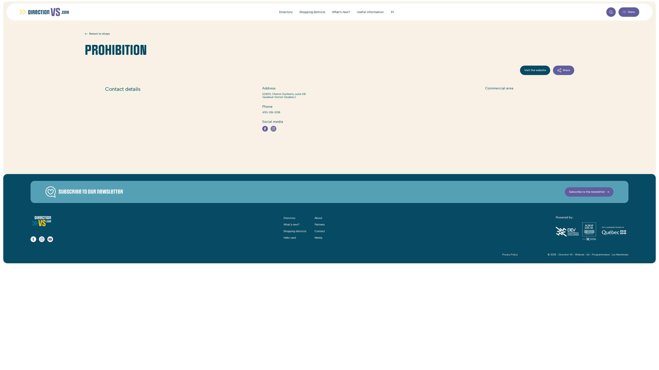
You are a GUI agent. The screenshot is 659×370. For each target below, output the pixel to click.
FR (392, 12)
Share (566, 70)
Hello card (290, 237)
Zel (587, 254)
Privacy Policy (510, 254)
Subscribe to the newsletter (587, 191)
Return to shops (99, 33)
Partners (320, 224)
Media (318, 237)
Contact (320, 231)
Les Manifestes (620, 254)
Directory (286, 12)
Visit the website (535, 70)
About (318, 218)
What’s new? (341, 12)
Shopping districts (312, 12)
